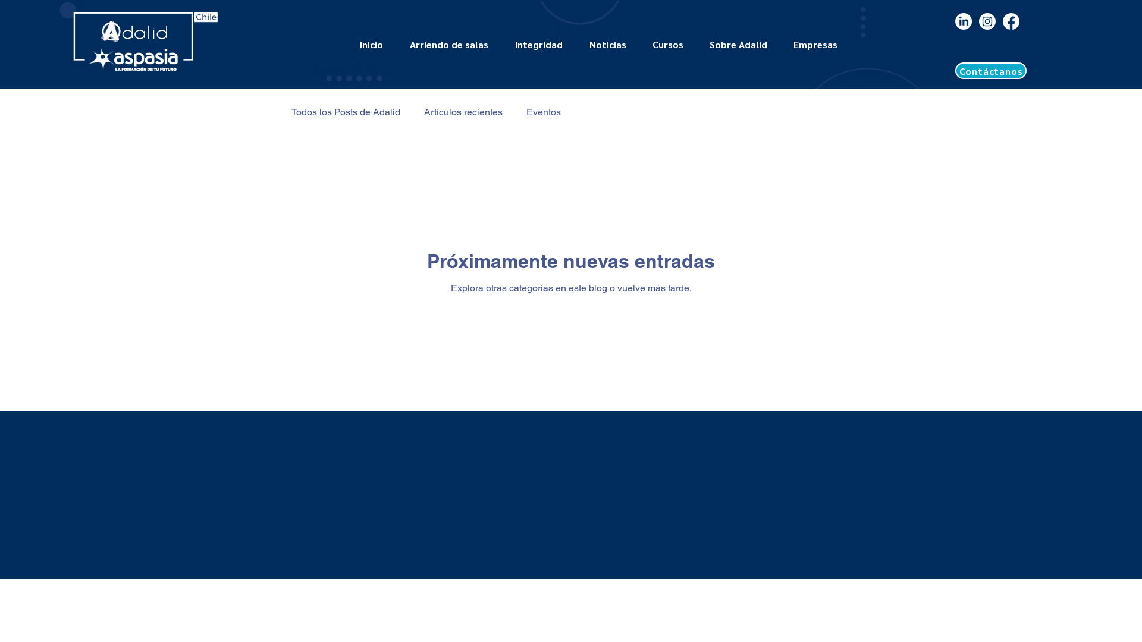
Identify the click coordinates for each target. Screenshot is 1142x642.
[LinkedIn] (963, 21)
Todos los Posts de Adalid (345, 112)
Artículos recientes (463, 112)
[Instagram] (987, 21)
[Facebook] (1011, 21)
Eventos (543, 112)
